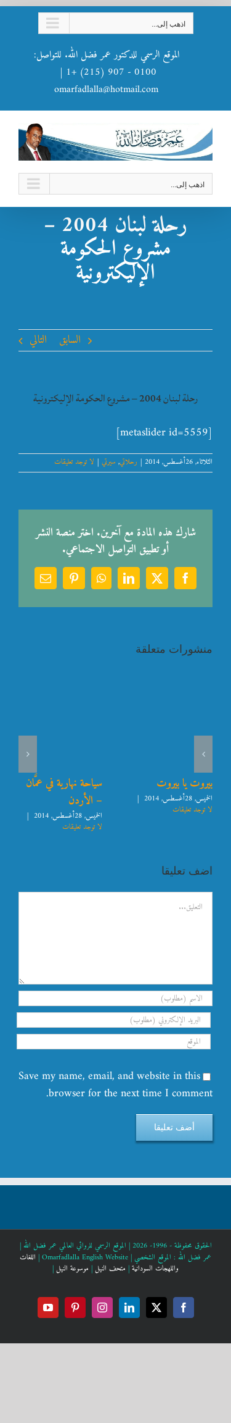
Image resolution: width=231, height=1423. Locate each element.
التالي (38, 340)
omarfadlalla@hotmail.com (106, 89)
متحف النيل (110, 1268)
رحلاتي (128, 462)
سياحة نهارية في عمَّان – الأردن (64, 792)
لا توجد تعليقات (74, 462)
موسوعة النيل (72, 1268)
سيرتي (109, 462)
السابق (70, 340)
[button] (203, 754)
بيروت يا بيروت (184, 783)
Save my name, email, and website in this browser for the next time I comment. (115, 1085)
